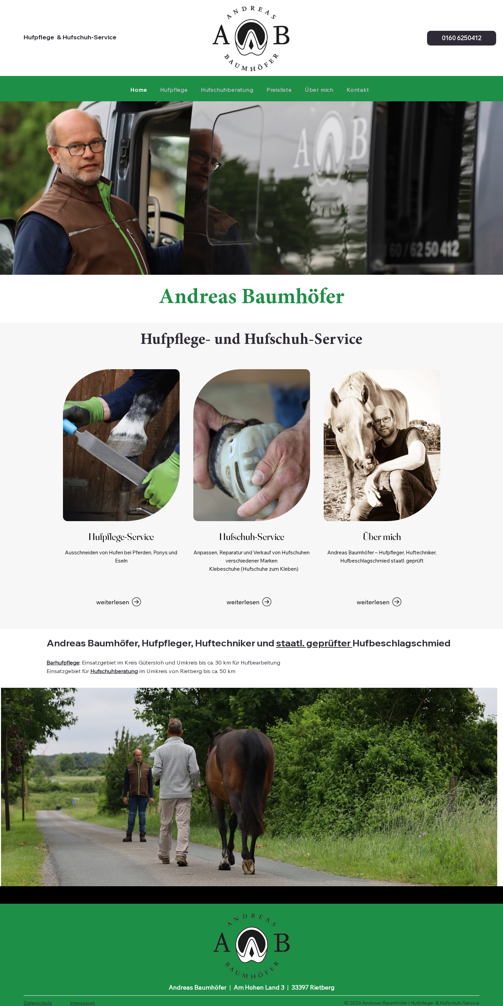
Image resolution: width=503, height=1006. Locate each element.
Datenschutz (38, 1003)
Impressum (82, 1003)
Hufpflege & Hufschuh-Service (70, 37)
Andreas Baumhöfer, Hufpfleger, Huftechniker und (161, 643)
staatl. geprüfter (314, 643)
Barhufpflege (63, 662)
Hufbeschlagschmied (401, 643)
